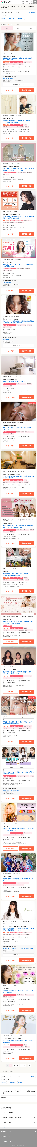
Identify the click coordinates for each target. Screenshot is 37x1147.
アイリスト (8, 1127)
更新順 (30, 28)
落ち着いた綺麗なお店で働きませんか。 (14, 381)
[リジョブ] (6, 2)
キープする (11, 90)
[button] (18, 60)
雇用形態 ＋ (21, 18)
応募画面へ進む (26, 90)
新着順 (18, 28)
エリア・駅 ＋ (12, 18)
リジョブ (3, 1127)
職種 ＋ (4, 18)
